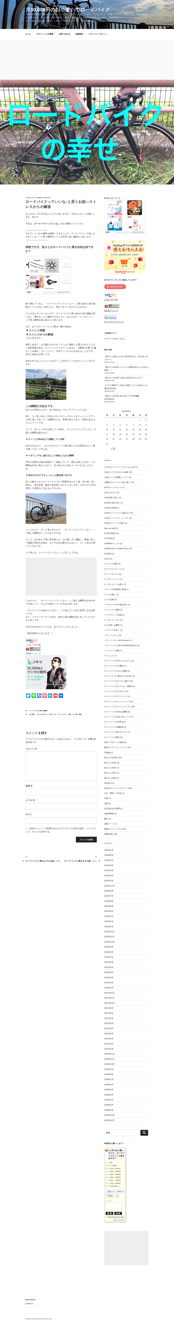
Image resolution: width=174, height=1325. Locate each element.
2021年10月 (109, 1003)
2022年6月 (109, 962)
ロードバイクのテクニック (115, 696)
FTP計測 (108, 538)
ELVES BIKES (110, 533)
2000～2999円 (115, 1171)
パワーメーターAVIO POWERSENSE (120, 645)
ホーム (28, 34)
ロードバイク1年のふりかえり (117, 661)
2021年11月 (109, 998)
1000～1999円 (115, 1169)
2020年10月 (109, 1064)
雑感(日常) (108, 834)
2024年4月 (109, 865)
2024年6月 (109, 860)
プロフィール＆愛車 (44, 34)
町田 (80, 714)
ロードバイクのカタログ (114, 691)
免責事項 (79, 34)
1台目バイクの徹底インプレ (116, 477)
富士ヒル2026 (110, 778)
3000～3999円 (115, 1174)
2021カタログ (110, 492)
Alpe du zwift (109, 528)
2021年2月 (109, 1044)
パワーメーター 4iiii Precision (116, 640)
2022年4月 (109, 972)
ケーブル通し (110, 594)
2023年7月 (109, 896)
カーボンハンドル (111, 579)
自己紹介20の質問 (112, 808)
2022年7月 (109, 957)
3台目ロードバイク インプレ (116, 518)
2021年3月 (109, 1039)
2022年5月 (109, 967)
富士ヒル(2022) (111, 757)
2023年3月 (109, 916)
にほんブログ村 (33, 645)
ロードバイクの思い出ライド (116, 717)
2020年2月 (109, 1105)
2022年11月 (109, 937)
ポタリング (52, 714)
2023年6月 (109, 901)
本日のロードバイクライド (115, 788)
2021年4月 (109, 1033)
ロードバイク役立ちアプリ (115, 732)
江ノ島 (75, 714)
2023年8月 (109, 891)
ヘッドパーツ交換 (111, 650)
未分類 (107, 783)
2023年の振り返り (112, 503)
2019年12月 (109, 1115)
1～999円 (113, 1166)
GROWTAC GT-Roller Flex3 (116, 548)
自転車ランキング (33, 653)
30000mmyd (46, 197)
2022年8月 (109, 952)
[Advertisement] (87, 59)
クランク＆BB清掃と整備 (115, 589)
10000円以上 (114, 1186)
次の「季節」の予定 (112, 793)
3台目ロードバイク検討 (114, 523)
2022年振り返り (111, 497)
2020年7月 (109, 1079)
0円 (111, 1163)
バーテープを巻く (111, 630)
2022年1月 (109, 988)
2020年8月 (109, 1074)
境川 (69, 714)
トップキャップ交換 (112, 615)
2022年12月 (109, 931)
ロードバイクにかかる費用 (115, 671)
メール (30, 800)
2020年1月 (109, 1110)
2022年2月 (109, 982)
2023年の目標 (110, 508)
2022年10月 (109, 942)
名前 (29, 786)
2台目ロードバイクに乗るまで (117, 513)
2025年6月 (109, 855)
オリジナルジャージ (112, 569)
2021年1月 (109, 1049)
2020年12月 (109, 1054)
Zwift (106, 559)
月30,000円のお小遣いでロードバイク (68, 9)
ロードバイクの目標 (112, 722)
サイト (29, 814)
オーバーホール (111, 574)
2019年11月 (109, 1120)
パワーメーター (111, 635)
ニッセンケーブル (111, 620)
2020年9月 (109, 1069)
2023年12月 (109, 886)
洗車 (106, 798)
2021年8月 (109, 1013)
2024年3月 (109, 870)
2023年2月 (109, 921)
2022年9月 (109, 947)
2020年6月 (109, 1084)
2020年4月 (109, 1095)
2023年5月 (109, 906)
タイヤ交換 (109, 599)
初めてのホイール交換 (113, 742)
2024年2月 (109, 875)
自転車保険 (109, 813)
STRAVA (107, 554)
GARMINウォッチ (111, 543)
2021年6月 (109, 1023)
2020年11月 (109, 1059)
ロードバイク (62, 714)
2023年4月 (109, 911)
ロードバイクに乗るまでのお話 (117, 676)
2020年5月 (109, 1089)
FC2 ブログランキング (114, 322)
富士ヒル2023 (110, 763)
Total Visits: (30, 1300)
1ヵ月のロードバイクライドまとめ (119, 467)
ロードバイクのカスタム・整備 (117, 686)
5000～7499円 (115, 1180)
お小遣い (32, 714)
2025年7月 (109, 850)
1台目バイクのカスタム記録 (116, 472)
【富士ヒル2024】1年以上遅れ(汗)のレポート (123, 378)
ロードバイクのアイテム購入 (116, 681)
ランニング (109, 655)
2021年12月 (109, 993)
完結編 (107, 752)
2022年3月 (109, 977)
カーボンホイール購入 (113, 584)
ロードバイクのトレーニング (116, 701)
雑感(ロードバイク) (112, 829)
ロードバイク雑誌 (111, 737)
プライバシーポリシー (97, 34)
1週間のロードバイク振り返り (117, 482)
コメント (31, 749)
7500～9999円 (115, 1183)
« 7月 (113, 448)
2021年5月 (109, 1028)
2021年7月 (109, 1018)
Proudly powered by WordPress (38, 1319)
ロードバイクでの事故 (113, 666)
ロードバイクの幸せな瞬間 (38, 710)
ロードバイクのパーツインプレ (117, 706)
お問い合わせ (64, 34)
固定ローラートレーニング (115, 747)
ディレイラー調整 (111, 610)
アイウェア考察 (111, 564)
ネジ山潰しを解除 (111, 625)
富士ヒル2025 (110, 773)
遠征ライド (109, 824)
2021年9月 (109, 1008)
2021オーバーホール (113, 487)
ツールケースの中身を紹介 (115, 604)
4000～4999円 (115, 1177)
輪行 (106, 819)
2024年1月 (109, 881)
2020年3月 (109, 1100)
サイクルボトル (42, 714)
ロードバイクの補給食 (113, 727)
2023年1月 (109, 926)
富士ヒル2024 (110, 768)
